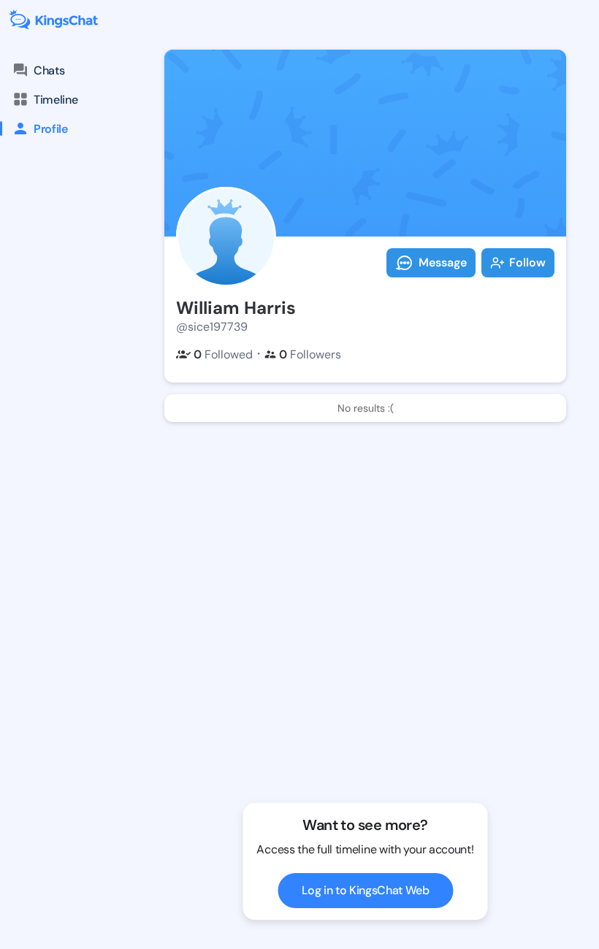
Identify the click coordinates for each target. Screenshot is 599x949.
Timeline (55, 99)
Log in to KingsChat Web (366, 890)
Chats (49, 70)
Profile (51, 129)
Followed (223, 354)
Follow (527, 262)
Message (443, 262)
